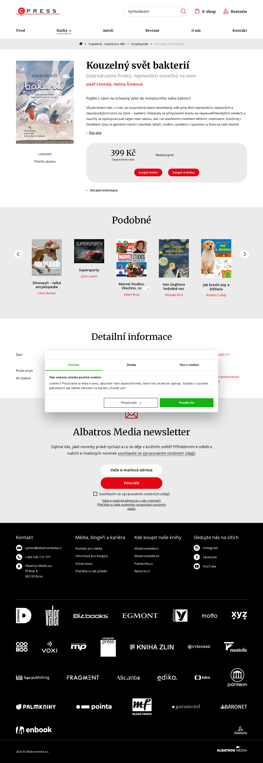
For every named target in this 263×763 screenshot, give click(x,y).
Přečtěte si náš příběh (91, 571)
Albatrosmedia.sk (146, 556)
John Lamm (89, 276)
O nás (196, 30)
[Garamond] (186, 707)
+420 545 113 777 (37, 557)
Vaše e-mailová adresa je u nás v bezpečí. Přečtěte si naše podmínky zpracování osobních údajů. (131, 504)
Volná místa (83, 564)
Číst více (95, 133)
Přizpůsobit (129, 402)
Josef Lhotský (98, 84)
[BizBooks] (91, 616)
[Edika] (167, 677)
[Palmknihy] (35, 707)
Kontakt (239, 30)
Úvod (20, 30)
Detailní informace (104, 190)
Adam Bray (131, 294)
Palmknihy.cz (143, 564)
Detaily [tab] (131, 364)
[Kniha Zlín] (152, 647)
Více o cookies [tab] (189, 364)
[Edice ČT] (202, 677)
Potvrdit (131, 483)
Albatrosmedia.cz (146, 548)
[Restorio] (241, 730)
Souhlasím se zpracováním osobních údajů (134, 494)
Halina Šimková (128, 84)
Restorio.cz (142, 571)
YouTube (209, 566)
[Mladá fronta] (142, 707)
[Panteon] (237, 677)
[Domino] (23, 616)
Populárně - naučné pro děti (107, 44)
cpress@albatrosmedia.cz (43, 548)
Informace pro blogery (91, 556)
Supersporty (89, 270)
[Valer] (52, 616)
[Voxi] (49, 647)
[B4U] (32, 677)
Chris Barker (47, 293)
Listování (44, 154)
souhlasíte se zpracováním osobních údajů (156, 453)
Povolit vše (186, 402)
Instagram (210, 548)
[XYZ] (239, 616)
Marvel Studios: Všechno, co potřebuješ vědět (131, 288)
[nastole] (235, 647)
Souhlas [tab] (73, 364)
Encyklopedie (139, 44)
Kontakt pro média (88, 548)
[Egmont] (140, 616)
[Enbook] (33, 730)
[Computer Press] (108, 647)
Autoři (108, 30)
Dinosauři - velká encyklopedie (47, 284)
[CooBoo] (21, 647)
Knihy (62, 30)
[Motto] (209, 616)
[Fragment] (83, 677)
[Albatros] (179, 616)
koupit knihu (148, 172)
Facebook (210, 557)
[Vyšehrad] (199, 647)
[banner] (38, 11)
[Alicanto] (128, 677)
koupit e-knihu (184, 172)
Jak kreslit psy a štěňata (216, 286)
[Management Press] (78, 647)
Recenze (152, 30)
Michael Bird (174, 295)
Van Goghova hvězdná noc (174, 286)
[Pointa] (93, 707)
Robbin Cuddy (216, 295)
